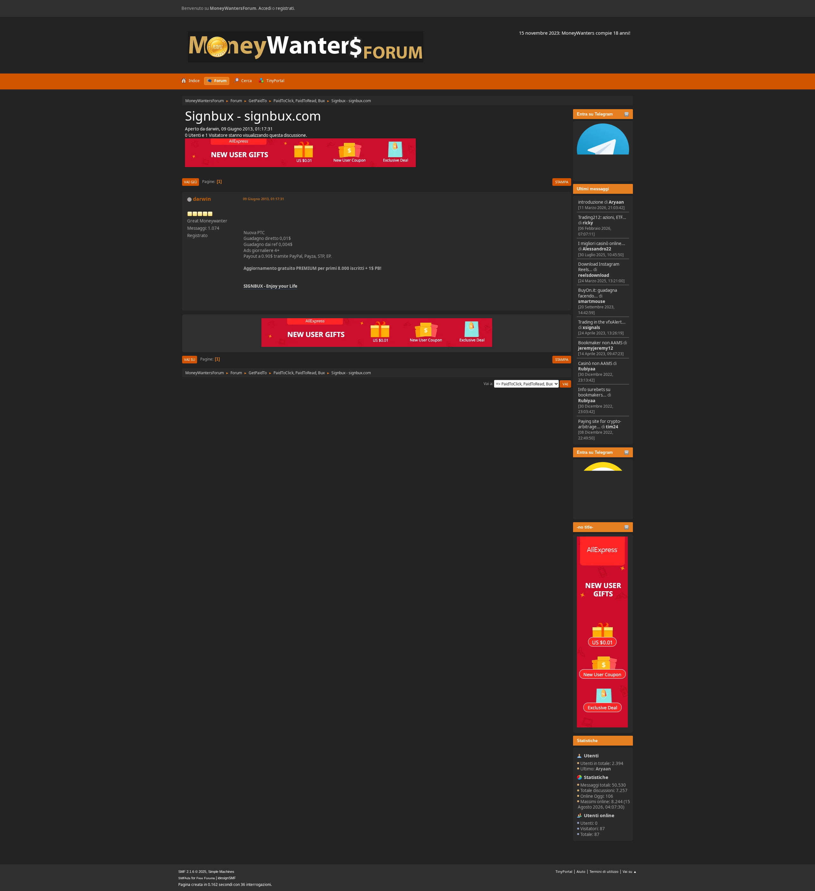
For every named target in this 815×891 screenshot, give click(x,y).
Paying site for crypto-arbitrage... (599, 424)
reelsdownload (593, 275)
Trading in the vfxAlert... (602, 322)
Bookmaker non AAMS (600, 343)
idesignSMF (227, 878)
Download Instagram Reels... (598, 266)
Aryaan (616, 202)
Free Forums (205, 878)
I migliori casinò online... (601, 243)
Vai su (189, 359)
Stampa (561, 181)
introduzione (590, 202)
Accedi (265, 8)
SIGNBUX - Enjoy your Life (270, 286)
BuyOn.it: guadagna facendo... (597, 292)
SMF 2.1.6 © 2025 (192, 871)
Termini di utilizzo (604, 871)
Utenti (591, 755)
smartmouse (591, 301)
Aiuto (581, 871)
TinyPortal (564, 871)
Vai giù (190, 181)
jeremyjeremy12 (595, 348)
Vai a (488, 383)
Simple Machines (221, 871)
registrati (285, 8)
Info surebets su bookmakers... (594, 392)
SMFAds (184, 878)
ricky (588, 223)
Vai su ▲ (630, 871)
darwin (202, 198)
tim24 (612, 427)
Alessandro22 (597, 249)
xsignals (591, 327)
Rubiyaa (586, 369)
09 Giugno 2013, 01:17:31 (263, 198)
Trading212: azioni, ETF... (602, 217)
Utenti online (599, 815)
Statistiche (587, 740)
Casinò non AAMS (595, 363)
